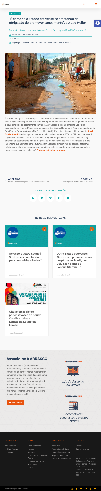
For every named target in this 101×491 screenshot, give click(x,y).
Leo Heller (47, 42)
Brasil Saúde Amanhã (32, 42)
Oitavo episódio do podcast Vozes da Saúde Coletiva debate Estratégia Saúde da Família (25, 318)
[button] (97, 23)
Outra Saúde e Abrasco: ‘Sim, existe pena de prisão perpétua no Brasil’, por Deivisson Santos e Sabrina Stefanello (74, 260)
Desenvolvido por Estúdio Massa (16, 489)
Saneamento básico (61, 42)
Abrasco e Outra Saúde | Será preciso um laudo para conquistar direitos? (25, 257)
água (19, 42)
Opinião (15, 38)
